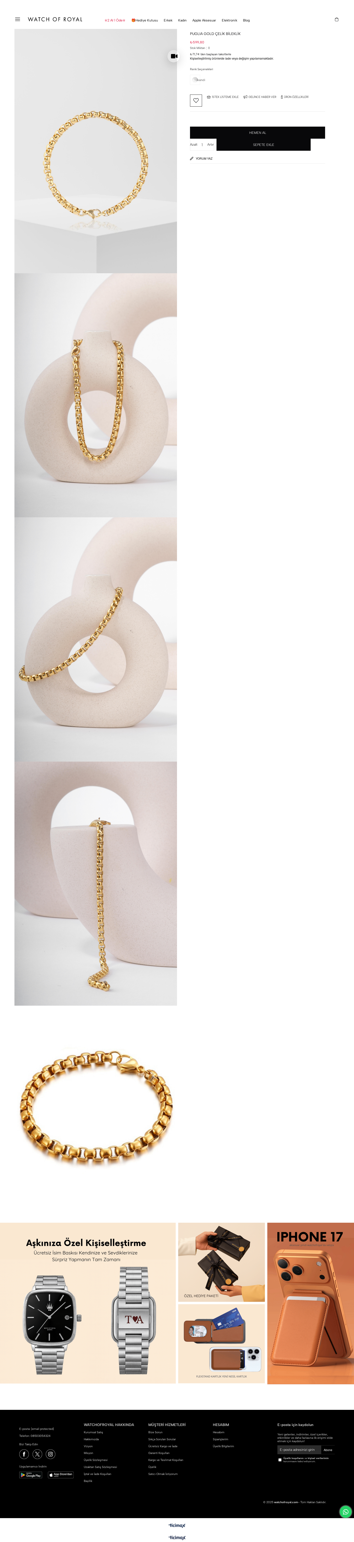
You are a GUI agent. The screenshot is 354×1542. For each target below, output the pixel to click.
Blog (246, 20)
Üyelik (152, 1467)
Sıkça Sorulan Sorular (162, 1439)
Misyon (88, 1453)
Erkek (168, 20)
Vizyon (88, 1446)
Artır (210, 145)
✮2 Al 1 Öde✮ (115, 20)
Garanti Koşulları (159, 1453)
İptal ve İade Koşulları (97, 1474)
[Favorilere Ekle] (196, 101)
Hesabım (218, 1432)
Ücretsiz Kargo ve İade (162, 1446)
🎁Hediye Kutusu (144, 20)
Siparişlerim (220, 1439)
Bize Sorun (155, 1432)
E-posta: (36, 1429)
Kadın (182, 20)
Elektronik (229, 20)
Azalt (193, 145)
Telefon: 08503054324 (35, 1436)
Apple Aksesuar (204, 20)
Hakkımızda (91, 1439)
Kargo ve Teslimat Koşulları (165, 1460)
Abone (328, 1450)
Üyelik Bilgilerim (223, 1446)
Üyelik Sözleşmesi (96, 1460)
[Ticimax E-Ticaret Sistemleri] (177, 1538)
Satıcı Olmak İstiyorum (163, 1474)
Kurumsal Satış (93, 1432)
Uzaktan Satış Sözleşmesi (100, 1467)
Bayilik (88, 1481)
